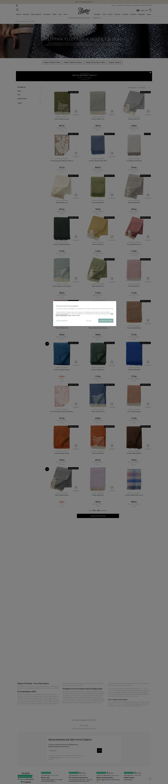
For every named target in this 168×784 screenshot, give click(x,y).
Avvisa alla (88, 320)
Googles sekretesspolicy (73, 315)
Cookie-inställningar (62, 320)
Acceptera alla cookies (105, 320)
